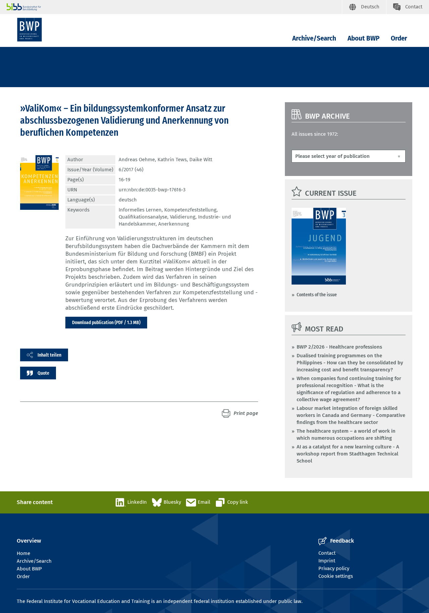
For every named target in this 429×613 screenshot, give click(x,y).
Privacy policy (333, 568)
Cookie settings (335, 576)
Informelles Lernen (140, 210)
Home (23, 553)
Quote (43, 373)
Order (399, 38)
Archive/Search (314, 38)
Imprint (326, 561)
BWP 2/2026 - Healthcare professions (339, 347)
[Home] (29, 29)
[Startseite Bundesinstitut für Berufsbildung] (174, 7)
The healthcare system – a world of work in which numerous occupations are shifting (346, 434)
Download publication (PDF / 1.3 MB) (106, 322)
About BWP (363, 38)
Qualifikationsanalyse (143, 217)
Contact (326, 553)
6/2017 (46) (131, 170)
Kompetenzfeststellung (190, 210)
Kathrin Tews (172, 160)
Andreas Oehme (137, 160)
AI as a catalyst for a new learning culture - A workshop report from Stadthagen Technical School (348, 454)
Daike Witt (200, 160)
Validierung (182, 217)
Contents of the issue (317, 295)
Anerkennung (173, 224)
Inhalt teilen (49, 355)
